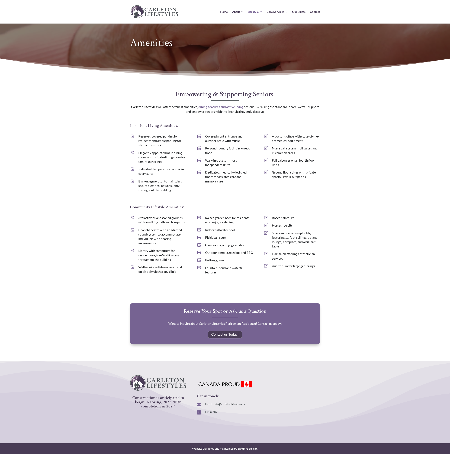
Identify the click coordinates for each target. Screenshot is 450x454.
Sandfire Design (248, 448)
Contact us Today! (225, 334)
